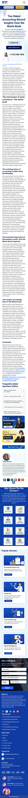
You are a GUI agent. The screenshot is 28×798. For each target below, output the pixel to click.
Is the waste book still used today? (13, 407)
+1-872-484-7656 (17, 54)
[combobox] (4, 677)
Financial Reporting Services (10, 719)
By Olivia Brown (12, 64)
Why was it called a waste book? (12, 396)
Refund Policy (6, 748)
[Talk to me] (6, 792)
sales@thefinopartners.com (12, 754)
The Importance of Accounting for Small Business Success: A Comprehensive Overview (14, 378)
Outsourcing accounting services (15, 371)
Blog (4, 738)
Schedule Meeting (9, 7)
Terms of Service (7, 743)
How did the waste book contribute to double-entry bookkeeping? (13, 401)
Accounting (5, 64)
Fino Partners (21, 368)
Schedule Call (14, 42)
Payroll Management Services (11, 722)
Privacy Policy (7, 745)
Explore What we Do (14, 47)
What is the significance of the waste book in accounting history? (13, 412)
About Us (5, 735)
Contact (5, 740)
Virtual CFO (6, 724)
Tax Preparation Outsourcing (10, 727)
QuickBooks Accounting (9, 729)
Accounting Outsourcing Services (12, 717)
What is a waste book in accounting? (10, 391)
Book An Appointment (14, 796)
